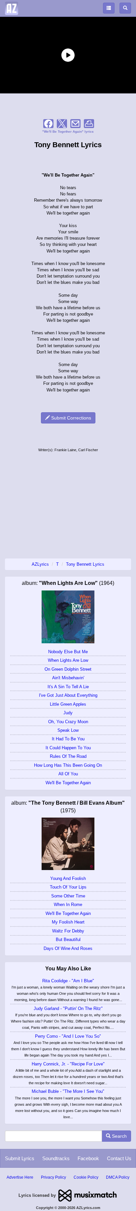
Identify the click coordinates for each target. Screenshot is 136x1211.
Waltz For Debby (68, 930)
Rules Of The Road (68, 756)
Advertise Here (20, 1177)
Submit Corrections (70, 417)
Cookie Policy (86, 1177)
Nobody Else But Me (68, 651)
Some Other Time (68, 895)
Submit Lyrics (19, 1158)
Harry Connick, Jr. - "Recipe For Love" (68, 1063)
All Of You (68, 773)
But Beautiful (68, 939)
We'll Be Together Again (68, 782)
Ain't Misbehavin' (68, 677)
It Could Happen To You (68, 747)
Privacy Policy (53, 1177)
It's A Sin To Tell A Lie (68, 686)
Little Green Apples (68, 704)
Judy (68, 712)
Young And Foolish (68, 878)
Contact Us (119, 1158)
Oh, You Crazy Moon (68, 721)
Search (119, 1136)
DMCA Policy (117, 1177)
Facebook (88, 1158)
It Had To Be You (68, 738)
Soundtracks (56, 1158)
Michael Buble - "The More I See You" (68, 1091)
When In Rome (68, 904)
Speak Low (68, 730)
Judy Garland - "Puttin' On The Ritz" (68, 1008)
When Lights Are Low (68, 660)
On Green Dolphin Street (68, 669)
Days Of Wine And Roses (68, 948)
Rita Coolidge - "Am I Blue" (68, 980)
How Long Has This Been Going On (68, 765)
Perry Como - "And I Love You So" (68, 1036)
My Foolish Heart (68, 922)
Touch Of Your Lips (68, 887)
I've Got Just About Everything (68, 695)
